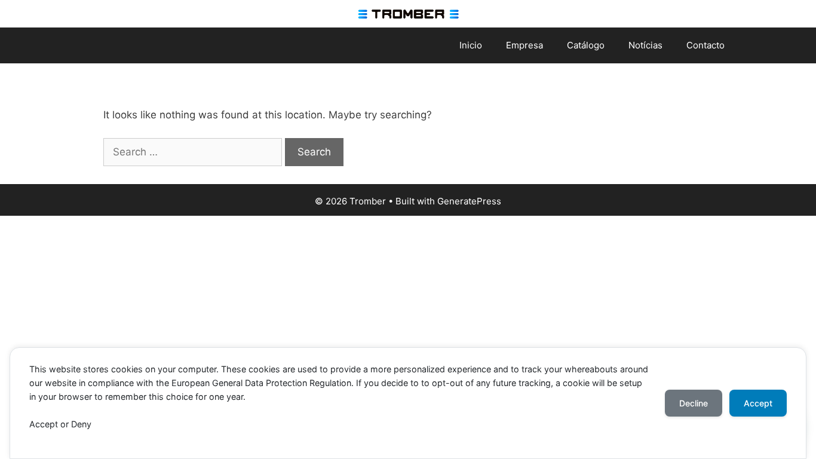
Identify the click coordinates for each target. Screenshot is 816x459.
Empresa (524, 45)
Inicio (470, 45)
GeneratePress (469, 201)
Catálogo (586, 45)
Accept (758, 403)
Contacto (705, 45)
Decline (693, 403)
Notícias (645, 45)
